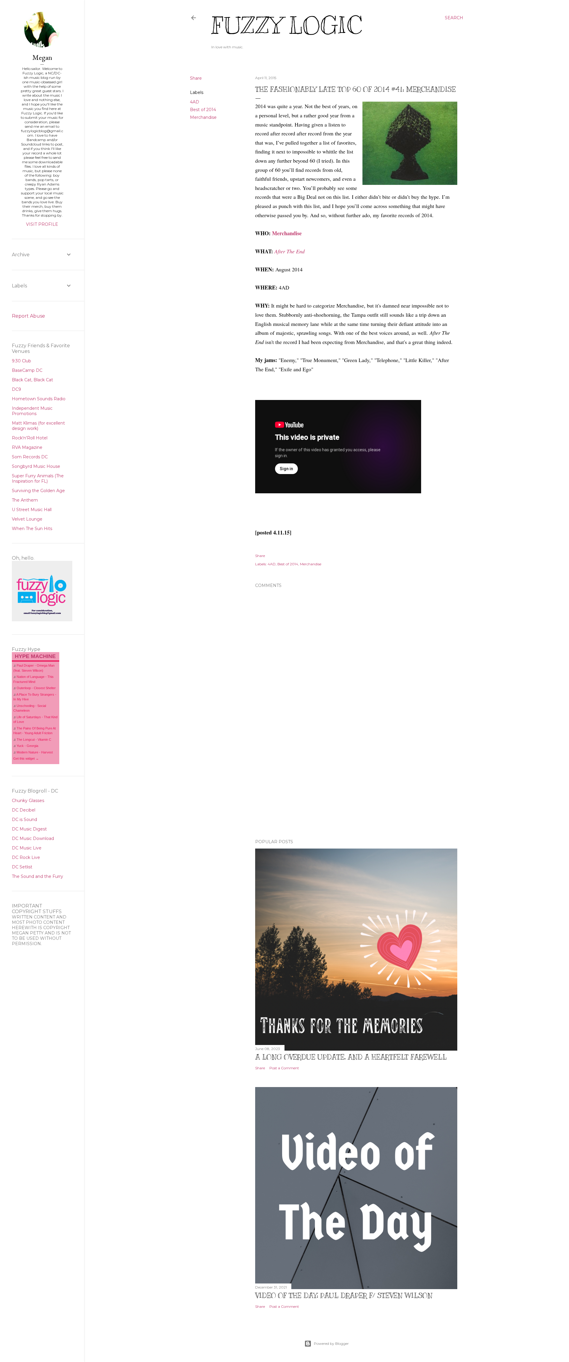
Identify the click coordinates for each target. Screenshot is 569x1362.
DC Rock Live (26, 857)
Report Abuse (28, 316)
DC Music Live (26, 848)
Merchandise (203, 117)
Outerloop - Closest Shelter (36, 688)
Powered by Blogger (331, 1343)
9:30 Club (21, 361)
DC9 (16, 389)
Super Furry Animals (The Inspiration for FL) (38, 478)
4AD (194, 102)
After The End (289, 251)
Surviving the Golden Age (38, 490)
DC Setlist (22, 867)
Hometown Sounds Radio (38, 398)
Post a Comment (284, 1068)
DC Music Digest (29, 829)
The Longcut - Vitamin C (34, 739)
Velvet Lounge (27, 519)
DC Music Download (33, 838)
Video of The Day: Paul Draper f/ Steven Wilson (343, 1295)
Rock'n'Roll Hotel (29, 438)
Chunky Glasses (28, 800)
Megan (42, 57)
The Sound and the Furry (37, 876)
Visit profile (42, 224)
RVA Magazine (27, 447)
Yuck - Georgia (27, 746)
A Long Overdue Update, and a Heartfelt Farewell (351, 1056)
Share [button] (196, 78)
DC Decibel (23, 810)
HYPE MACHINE (35, 656)
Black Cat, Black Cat (32, 379)
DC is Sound (24, 819)
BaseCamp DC (27, 370)
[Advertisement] (356, 782)
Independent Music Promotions (32, 411)
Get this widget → (26, 758)
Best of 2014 (203, 109)
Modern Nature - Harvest (35, 752)
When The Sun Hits (32, 528)
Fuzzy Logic (286, 25)
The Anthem (25, 500)
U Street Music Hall (32, 509)
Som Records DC (30, 457)
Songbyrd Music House (36, 466)
